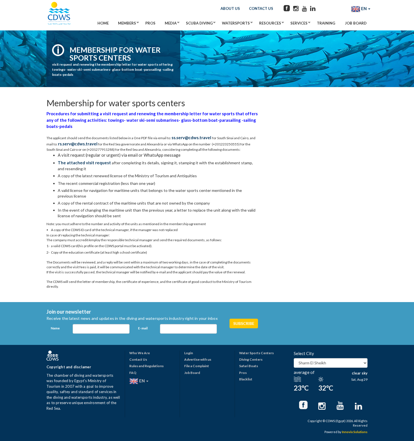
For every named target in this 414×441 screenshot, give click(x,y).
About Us (230, 8)
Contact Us (261, 8)
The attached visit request (85, 162)
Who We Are (139, 353)
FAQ (132, 373)
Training (326, 23)
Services (299, 23)
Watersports (236, 23)
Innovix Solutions (355, 432)
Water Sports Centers (256, 353)
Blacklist (245, 379)
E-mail (143, 328)
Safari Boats (248, 366)
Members (127, 23)
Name (55, 328)
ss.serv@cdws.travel (191, 137)
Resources (270, 23)
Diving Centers (250, 359)
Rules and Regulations (146, 366)
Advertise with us (197, 359)
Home (103, 23)
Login (188, 353)
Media (171, 23)
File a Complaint (196, 366)
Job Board (356, 23)
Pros (150, 23)
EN (364, 8)
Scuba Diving (199, 23)
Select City (304, 353)
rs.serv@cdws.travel (77, 143)
